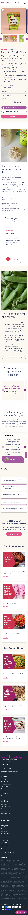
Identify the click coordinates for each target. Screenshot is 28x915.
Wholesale (3, 818)
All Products (4, 779)
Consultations (4, 793)
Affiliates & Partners (5, 820)
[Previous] (3, 247)
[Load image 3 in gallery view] (21, 38)
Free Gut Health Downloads (7, 798)
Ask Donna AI (22, 912)
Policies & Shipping (5, 806)
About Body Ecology (6, 781)
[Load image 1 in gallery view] (6, 38)
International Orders (6, 813)
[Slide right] (27, 39)
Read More (5, 576)
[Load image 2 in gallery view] (13, 38)
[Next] (25, 247)
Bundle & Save (4, 845)
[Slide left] (1, 39)
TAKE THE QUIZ (14, 534)
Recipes (3, 791)
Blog (2, 822)
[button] (13, 2)
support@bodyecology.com (11, 771)
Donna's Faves (4, 786)
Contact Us (3, 815)
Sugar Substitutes (5, 833)
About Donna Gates (6, 784)
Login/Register (4, 804)
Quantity (3, 98)
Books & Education (5, 842)
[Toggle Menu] (25, 3)
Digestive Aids (4, 840)
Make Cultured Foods (6, 838)
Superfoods (4, 831)
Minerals (3, 835)
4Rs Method (4, 795)
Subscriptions (4, 808)
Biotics (2, 828)
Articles (3, 788)
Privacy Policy (4, 811)
